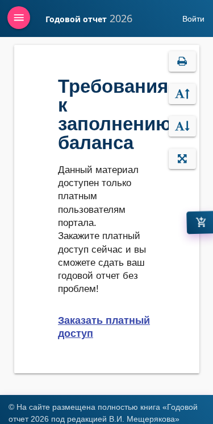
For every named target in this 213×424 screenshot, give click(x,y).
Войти (193, 18)
